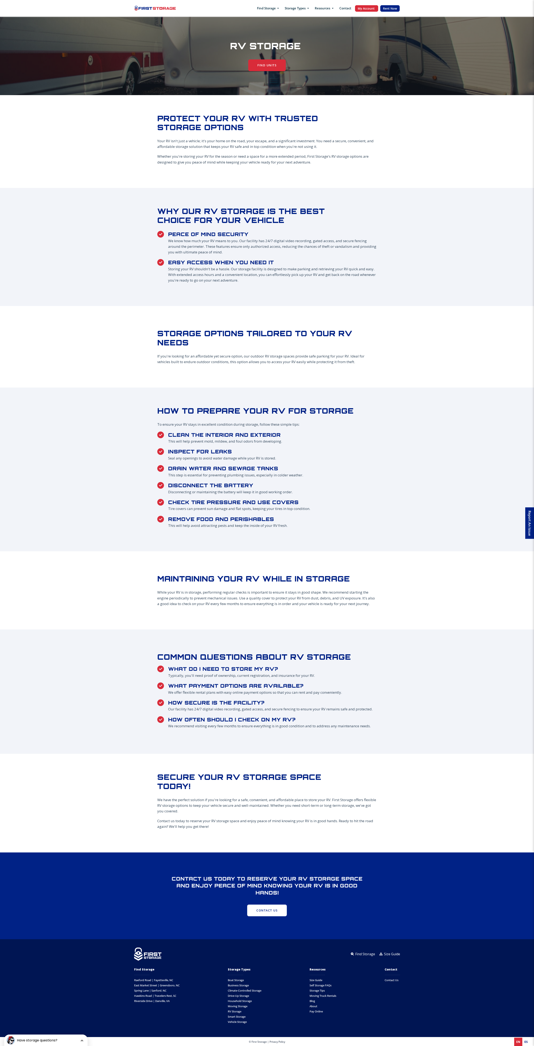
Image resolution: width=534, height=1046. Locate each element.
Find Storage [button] (267, 8)
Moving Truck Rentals (323, 996)
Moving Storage (237, 1006)
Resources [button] (323, 8)
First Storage (317, 156)
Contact (345, 8)
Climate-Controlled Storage (244, 990)
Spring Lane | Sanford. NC (150, 990)
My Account (366, 8)
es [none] (526, 1042)
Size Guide (316, 980)
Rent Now (390, 8)
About (313, 1006)
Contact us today (171, 820)
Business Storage (238, 985)
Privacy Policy (277, 1041)
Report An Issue (529, 523)
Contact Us (391, 980)
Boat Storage (236, 980)
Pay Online (316, 1011)
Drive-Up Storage (238, 996)
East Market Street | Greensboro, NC (157, 985)
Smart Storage (237, 1016)
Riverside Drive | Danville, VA (152, 1001)
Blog (312, 1001)
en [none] (518, 1042)
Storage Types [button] (295, 8)
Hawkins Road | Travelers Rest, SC (155, 996)
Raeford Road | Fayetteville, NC (153, 980)
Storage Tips (317, 990)
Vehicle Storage (237, 1022)
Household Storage (240, 1001)
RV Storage (234, 1011)
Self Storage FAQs (320, 985)
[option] (526, 1042)
